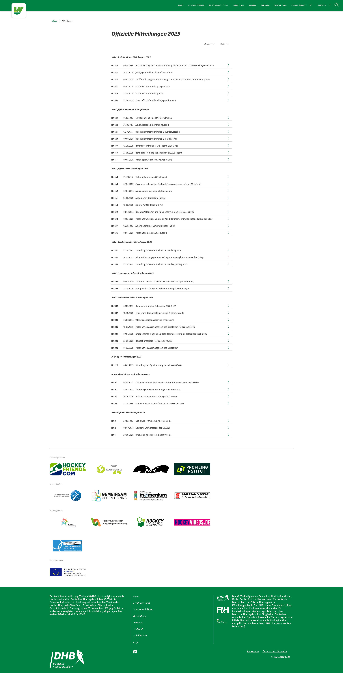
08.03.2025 (128, 212)
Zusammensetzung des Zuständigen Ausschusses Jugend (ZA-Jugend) (168, 184)
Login (136, 641)
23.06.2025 (128, 341)
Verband (265, 5)
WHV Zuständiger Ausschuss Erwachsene (154, 320)
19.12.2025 (128, 177)
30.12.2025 (128, 421)
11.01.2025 (128, 403)
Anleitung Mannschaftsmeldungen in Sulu (155, 226)
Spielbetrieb (280, 5)
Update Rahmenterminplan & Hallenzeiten (156, 139)
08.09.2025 (128, 428)
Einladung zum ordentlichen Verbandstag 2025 (158, 250)
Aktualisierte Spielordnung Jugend (152, 125)
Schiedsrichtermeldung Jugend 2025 (152, 86)
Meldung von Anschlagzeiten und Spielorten (156, 348)
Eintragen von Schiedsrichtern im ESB (153, 118)
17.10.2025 (128, 132)
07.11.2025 (128, 382)
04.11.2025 (128, 65)
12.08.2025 (128, 313)
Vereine (252, 5)
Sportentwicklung (218, 5)
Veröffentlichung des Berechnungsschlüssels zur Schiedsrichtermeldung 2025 (172, 79)
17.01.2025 (128, 226)
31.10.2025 (128, 125)
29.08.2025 (128, 435)
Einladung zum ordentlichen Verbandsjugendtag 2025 (161, 264)
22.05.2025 (128, 93)
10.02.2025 (128, 257)
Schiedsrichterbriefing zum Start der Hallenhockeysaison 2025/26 (167, 382)
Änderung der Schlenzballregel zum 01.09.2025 (157, 389)
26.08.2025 (128, 389)
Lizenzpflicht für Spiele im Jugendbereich (155, 100)
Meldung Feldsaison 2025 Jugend (151, 233)
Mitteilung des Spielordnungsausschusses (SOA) (158, 365)
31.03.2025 (128, 288)
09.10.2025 (128, 306)
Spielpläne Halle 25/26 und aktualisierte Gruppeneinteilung (164, 281)
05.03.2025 (128, 365)
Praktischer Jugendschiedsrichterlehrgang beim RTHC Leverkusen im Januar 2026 (174, 65)
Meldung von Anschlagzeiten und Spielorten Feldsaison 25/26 (165, 327)
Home (54, 21)
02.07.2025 (128, 86)
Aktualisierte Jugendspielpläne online (153, 191)
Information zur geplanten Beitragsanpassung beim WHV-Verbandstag (169, 257)
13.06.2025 (128, 146)
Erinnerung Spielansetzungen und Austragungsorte (159, 313)
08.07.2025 (128, 79)
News (180, 5)
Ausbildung (238, 5)
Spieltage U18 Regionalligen (149, 205)
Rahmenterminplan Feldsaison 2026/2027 (155, 306)
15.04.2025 (128, 396)
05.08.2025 (128, 320)
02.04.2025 (128, 191)
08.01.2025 (128, 233)
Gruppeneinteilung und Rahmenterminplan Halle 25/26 (162, 288)
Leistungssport (196, 5)
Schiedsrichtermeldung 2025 (149, 93)
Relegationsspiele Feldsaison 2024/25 (153, 341)
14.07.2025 (128, 72)
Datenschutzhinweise (274, 651)
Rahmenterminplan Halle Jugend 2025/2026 (156, 146)
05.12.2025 (128, 118)
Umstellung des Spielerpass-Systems (153, 435)
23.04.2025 (128, 100)
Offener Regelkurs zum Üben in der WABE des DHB (159, 403)
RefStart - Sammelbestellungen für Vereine (156, 396)
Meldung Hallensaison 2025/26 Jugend (153, 159)
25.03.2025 (128, 198)
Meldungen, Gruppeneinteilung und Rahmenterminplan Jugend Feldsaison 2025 (173, 219)
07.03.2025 (128, 348)
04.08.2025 (128, 281)
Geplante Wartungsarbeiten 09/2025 (152, 428)
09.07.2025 (128, 334)
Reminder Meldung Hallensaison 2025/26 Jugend (158, 153)
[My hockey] (336, 5)
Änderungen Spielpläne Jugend (150, 198)
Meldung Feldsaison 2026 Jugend (151, 177)
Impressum (253, 651)
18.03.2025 (128, 205)
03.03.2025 (128, 219)
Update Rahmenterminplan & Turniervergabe (157, 132)
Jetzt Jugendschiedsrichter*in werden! (153, 72)
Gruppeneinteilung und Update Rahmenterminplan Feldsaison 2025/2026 (171, 334)
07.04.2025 (128, 184)
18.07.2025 (128, 327)
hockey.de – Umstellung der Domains (153, 421)
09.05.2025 (128, 159)
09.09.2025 (128, 139)
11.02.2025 (128, 250)
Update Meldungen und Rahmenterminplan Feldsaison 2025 (164, 212)
